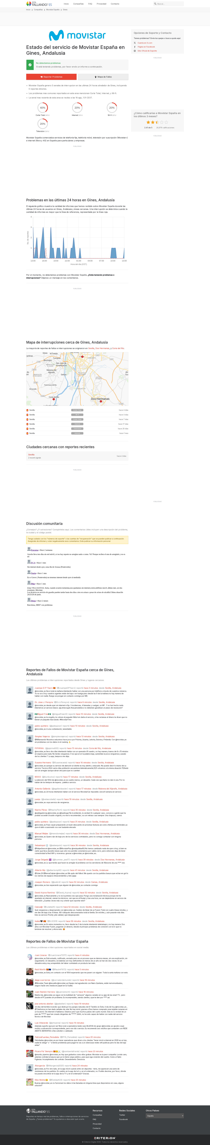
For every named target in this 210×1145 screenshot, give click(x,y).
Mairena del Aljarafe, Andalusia (112, 788)
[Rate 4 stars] (162, 122)
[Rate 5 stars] (166, 122)
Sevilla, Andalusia (113, 688)
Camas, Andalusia (99, 882)
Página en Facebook (146, 47)
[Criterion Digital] (105, 1138)
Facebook (123, 1119)
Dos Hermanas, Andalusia (108, 833)
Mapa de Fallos (105, 77)
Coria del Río (118, 348)
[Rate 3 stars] (157, 122)
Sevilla (91, 348)
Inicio (66, 4)
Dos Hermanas (102, 348)
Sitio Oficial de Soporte (147, 51)
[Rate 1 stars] (148, 122)
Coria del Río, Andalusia (100, 748)
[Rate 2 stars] (153, 122)
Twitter (122, 1115)
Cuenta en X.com (145, 43)
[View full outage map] (77, 379)
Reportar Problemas (53, 77)
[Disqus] (77, 576)
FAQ (90, 4)
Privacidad (101, 4)
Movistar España (52, 10)
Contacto (115, 4)
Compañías (78, 4)
